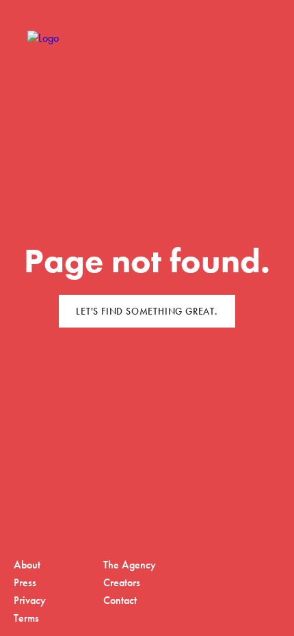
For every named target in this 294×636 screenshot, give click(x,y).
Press (25, 582)
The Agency (129, 565)
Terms (26, 618)
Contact (120, 600)
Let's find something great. (147, 311)
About (27, 565)
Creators (121, 582)
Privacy (30, 600)
